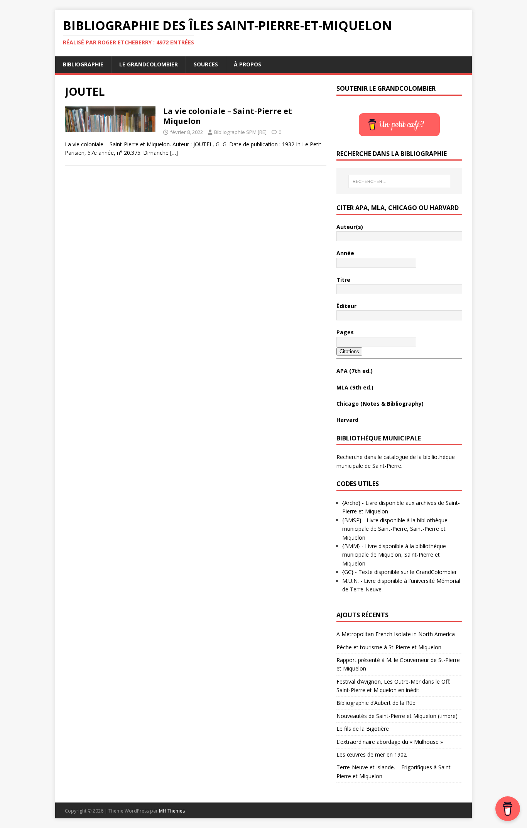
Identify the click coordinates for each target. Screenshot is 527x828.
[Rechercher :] (399, 181)
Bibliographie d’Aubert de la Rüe (376, 702)
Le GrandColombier (148, 64)
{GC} (347, 572)
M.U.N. (350, 580)
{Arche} (351, 502)
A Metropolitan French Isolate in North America (395, 634)
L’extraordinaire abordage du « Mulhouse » (389, 741)
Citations (349, 351)
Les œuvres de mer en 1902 (371, 754)
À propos (247, 64)
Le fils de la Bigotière (362, 728)
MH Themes (172, 811)
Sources (206, 64)
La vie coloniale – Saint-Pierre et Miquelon (227, 116)
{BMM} (351, 546)
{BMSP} (351, 520)
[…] (174, 152)
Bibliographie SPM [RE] (240, 132)
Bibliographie (83, 64)
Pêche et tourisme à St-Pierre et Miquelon (388, 647)
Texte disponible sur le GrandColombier (407, 572)
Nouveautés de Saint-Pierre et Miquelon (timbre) (397, 716)
